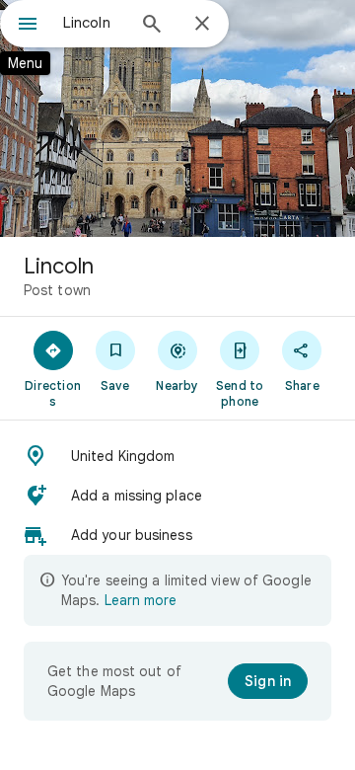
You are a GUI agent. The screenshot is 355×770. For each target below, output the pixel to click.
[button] (177, 456)
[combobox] (93, 23)
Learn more (141, 600)
